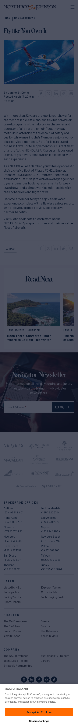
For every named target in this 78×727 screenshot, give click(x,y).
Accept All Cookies (39, 712)
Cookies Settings (39, 721)
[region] (39, 705)
